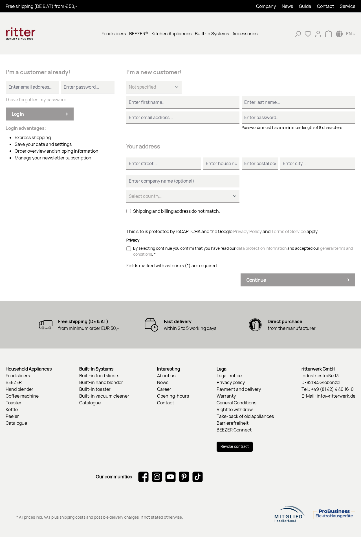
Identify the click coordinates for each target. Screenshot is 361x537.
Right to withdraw (235, 409)
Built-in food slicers (99, 375)
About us (166, 375)
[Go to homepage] (34, 33)
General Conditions (236, 403)
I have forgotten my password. (36, 100)
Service (347, 6)
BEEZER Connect (234, 430)
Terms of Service (288, 231)
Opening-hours (173, 396)
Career (164, 389)
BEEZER (14, 382)
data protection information (261, 248)
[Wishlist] (308, 33)
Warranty (226, 396)
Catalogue (16, 423)
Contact (325, 6)
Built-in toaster (95, 389)
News (287, 6)
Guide (305, 6)
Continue (256, 280)
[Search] (297, 33)
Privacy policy (231, 382)
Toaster (13, 403)
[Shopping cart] (329, 33)
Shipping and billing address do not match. (176, 211)
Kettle (12, 409)
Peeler (12, 416)
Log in (18, 114)
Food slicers (18, 375)
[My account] (318, 33)
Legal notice (229, 375)
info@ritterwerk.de (336, 396)
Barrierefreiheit (232, 423)
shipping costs (72, 517)
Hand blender (19, 389)
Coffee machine (22, 396)
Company (266, 6)
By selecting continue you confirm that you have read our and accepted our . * (243, 251)
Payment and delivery (239, 389)
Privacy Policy (247, 231)
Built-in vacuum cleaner (104, 396)
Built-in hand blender (101, 382)
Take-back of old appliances (245, 416)
